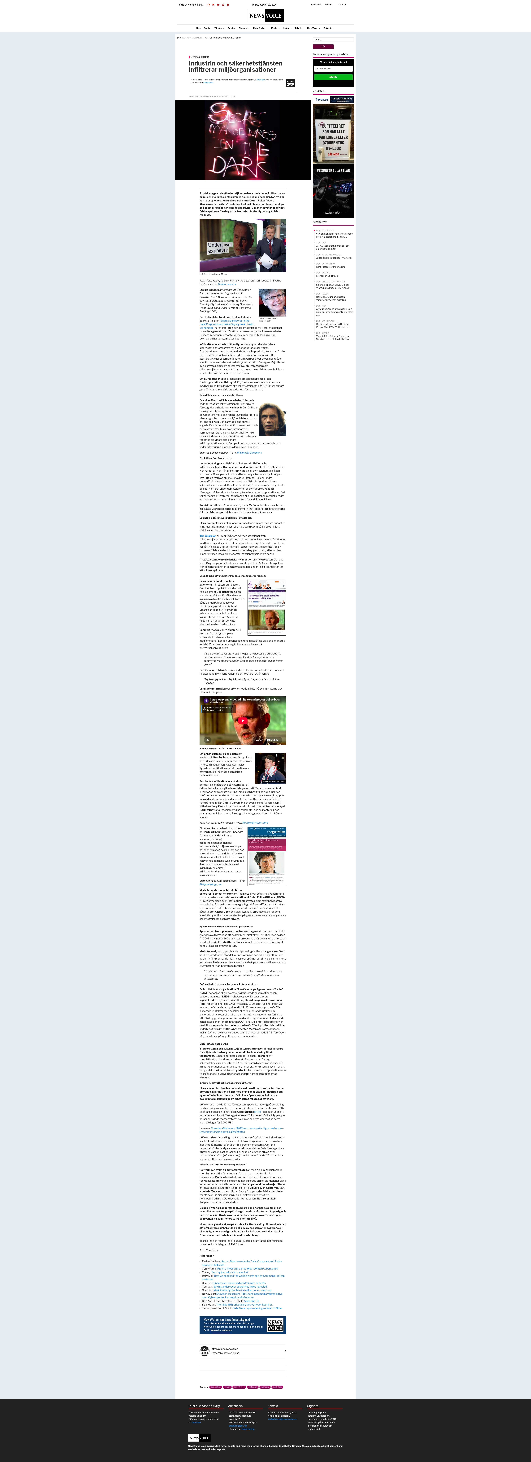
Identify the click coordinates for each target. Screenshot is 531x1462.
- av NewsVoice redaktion (224, 96)
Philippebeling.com (211, 884)
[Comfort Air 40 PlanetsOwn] (333, 133)
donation (196, 1422)
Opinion (231, 28)
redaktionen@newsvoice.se (282, 1419)
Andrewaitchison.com (255, 822)
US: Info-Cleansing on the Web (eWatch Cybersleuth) (247, 1268)
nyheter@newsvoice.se (225, 1353)
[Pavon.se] (333, 99)
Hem (198, 28)
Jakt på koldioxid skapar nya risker (334, 258)
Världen (218, 28)
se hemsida (207, 327)
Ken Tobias (265, 1387)
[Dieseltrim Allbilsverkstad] (333, 190)
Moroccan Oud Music (327, 276)
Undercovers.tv (227, 284)
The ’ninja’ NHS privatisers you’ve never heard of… (245, 1304)
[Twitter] (213, 5)
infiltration (252, 1387)
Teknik (298, 28)
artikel (257, 1111)
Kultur (286, 28)
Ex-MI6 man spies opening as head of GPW (257, 1308)
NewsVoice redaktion (225, 1348)
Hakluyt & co (239, 1387)
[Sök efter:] (333, 39)
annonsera (208, 82)
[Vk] (223, 5)
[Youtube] (218, 5)
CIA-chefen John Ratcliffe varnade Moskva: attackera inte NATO (231, 38)
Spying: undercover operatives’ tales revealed (240, 1286)
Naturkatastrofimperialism (330, 267)
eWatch (227, 1387)
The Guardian (208, 535)
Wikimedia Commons (249, 452)
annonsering (248, 1429)
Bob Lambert (215, 1387)
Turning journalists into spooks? (230, 1272)
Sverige (207, 28)
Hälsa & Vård (259, 28)
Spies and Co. (252, 1301)
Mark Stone (277, 1387)
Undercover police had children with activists (240, 1283)
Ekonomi (243, 28)
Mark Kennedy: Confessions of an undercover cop (242, 1290)
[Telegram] (228, 5)
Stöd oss (261, 80)
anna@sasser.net (238, 1425)
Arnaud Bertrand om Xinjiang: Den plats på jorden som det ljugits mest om (334, 312)
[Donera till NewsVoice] (243, 1325)
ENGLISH (328, 28)
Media (274, 28)
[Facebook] (208, 5)
